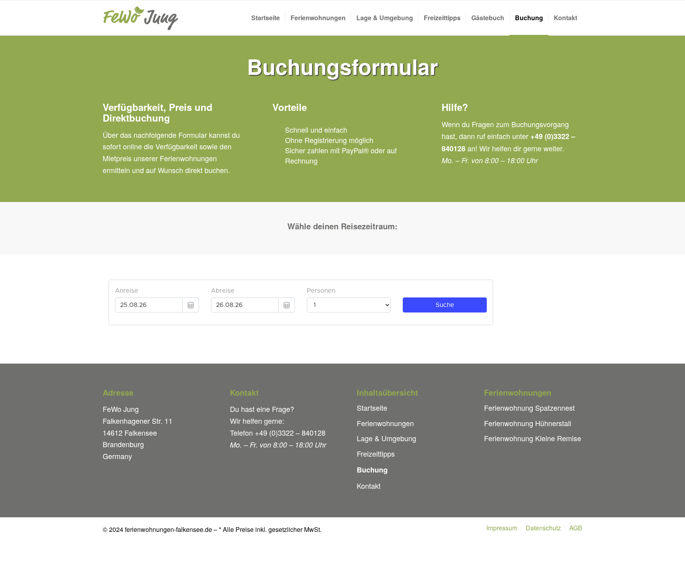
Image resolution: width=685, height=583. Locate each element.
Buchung (372, 470)
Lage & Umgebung (386, 438)
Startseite (372, 407)
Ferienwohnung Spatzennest (529, 407)
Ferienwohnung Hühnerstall (527, 423)
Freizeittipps (376, 453)
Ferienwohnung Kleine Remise (532, 438)
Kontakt (369, 485)
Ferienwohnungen (385, 423)
